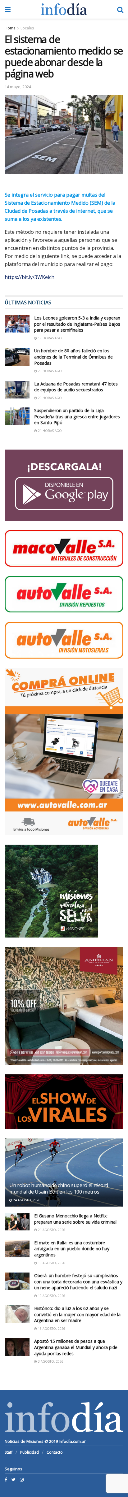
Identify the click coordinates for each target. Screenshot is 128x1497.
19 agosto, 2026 (51, 1263)
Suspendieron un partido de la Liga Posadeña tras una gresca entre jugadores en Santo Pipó (77, 416)
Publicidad (29, 1452)
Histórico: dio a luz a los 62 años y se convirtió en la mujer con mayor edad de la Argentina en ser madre (77, 1314)
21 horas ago (49, 431)
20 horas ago (49, 371)
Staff (8, 1452)
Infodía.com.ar (72, 1441)
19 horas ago (49, 338)
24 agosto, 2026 (26, 1200)
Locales (27, 28)
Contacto (55, 1452)
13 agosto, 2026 (51, 1328)
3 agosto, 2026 (50, 1361)
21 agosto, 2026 (51, 1230)
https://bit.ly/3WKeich (29, 277)
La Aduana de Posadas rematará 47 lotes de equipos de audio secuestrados (76, 387)
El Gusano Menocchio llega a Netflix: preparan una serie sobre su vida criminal (75, 1219)
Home (10, 28)
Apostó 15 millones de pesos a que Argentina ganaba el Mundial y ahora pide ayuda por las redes (75, 1347)
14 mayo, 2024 (18, 86)
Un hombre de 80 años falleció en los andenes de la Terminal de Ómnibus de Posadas (73, 357)
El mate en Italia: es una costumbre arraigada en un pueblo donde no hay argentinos (71, 1249)
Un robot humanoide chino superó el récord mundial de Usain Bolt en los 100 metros (58, 1188)
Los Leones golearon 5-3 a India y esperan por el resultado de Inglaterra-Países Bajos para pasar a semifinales (77, 324)
